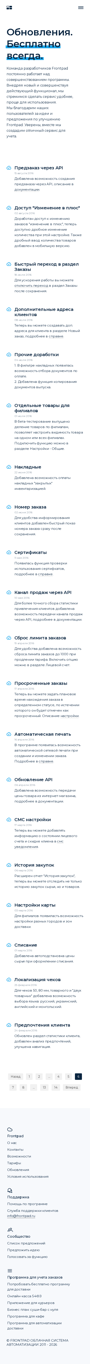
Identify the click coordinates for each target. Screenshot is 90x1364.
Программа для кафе (25, 1316)
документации (26, 189)
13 (44, 1087)
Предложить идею (23, 1250)
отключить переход (31, 285)
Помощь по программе (27, 1204)
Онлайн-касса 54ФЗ (24, 1296)
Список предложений (26, 1243)
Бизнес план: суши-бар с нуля (32, 1309)
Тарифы (14, 1163)
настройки (70, 716)
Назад (15, 1077)
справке (56, 336)
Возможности (19, 1156)
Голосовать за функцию (27, 1257)
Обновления (18, 1170)
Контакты (15, 1149)
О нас (12, 1143)
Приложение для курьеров (31, 1303)
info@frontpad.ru (21, 1216)
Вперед (72, 1087)
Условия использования (27, 1176)
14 (55, 1087)
